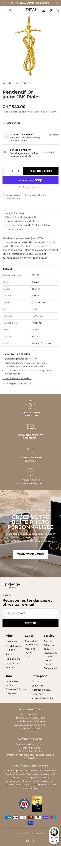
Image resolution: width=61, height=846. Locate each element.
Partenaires (38, 694)
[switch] (54, 841)
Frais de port (13, 658)
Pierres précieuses (16, 689)
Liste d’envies (13, 123)
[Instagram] (33, 841)
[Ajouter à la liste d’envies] (4, 123)
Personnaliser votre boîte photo (30, 554)
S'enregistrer (30, 623)
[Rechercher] (10, 10)
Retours (10, 654)
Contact (36, 681)
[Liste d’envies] (50, 10)
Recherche (12, 641)
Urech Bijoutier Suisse (34, 833)
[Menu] (3, 10)
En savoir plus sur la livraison (17, 378)
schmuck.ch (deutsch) (44, 698)
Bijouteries (37, 685)
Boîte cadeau (51, 668)
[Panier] (57, 10)
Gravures (48, 641)
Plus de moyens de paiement (30, 187)
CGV (27, 656)
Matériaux (11, 693)
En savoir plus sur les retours (17, 383)
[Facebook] (28, 841)
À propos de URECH (42, 689)
